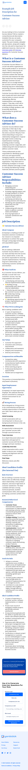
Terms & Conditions (6, 765)
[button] (25, 2)
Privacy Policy (16, 765)
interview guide (7, 50)
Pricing (3, 745)
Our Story (4, 747)
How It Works (5, 742)
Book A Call (16, 747)
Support (15, 745)
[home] (7, 2)
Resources (16, 742)
